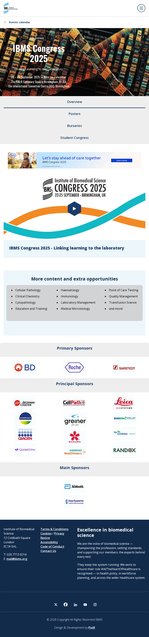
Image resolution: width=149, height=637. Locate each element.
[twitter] (55, 604)
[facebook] (65, 604)
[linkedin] (75, 604)
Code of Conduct (52, 547)
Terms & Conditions (55, 529)
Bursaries (74, 125)
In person (38, 38)
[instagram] (95, 604)
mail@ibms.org (17, 559)
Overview (74, 102)
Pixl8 (91, 628)
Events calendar (19, 22)
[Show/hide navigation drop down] (141, 8)
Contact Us (48, 551)
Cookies (46, 533)
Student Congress (74, 137)
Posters (74, 114)
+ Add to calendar (53, 77)
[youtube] (85, 604)
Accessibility (49, 542)
